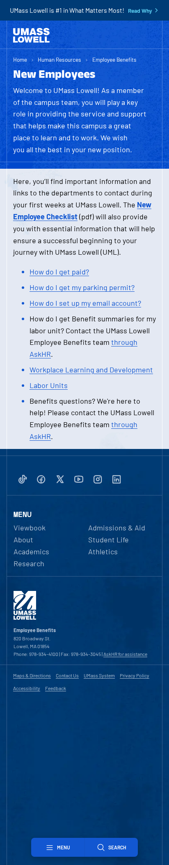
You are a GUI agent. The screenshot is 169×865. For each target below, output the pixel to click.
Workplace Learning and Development (91, 369)
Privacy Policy (134, 675)
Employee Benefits (114, 59)
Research (29, 563)
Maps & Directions (32, 675)
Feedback (55, 688)
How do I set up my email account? (85, 302)
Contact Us (67, 675)
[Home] (31, 35)
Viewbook (30, 527)
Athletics (103, 551)
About (23, 539)
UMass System (99, 675)
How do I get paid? (59, 271)
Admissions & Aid (116, 527)
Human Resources (59, 59)
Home (20, 59)
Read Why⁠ (140, 10)
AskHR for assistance (125, 654)
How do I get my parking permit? (82, 287)
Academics (31, 551)
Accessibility (26, 688)
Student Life (108, 539)
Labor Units (49, 385)
